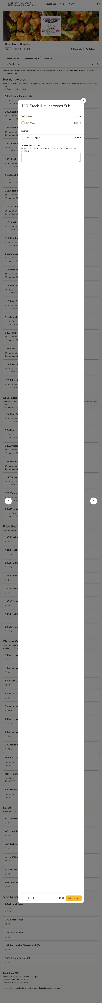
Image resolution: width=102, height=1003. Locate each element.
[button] (8, 504)
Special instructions (30, 145)
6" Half (29, 116)
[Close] (83, 100)
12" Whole (30, 123)
